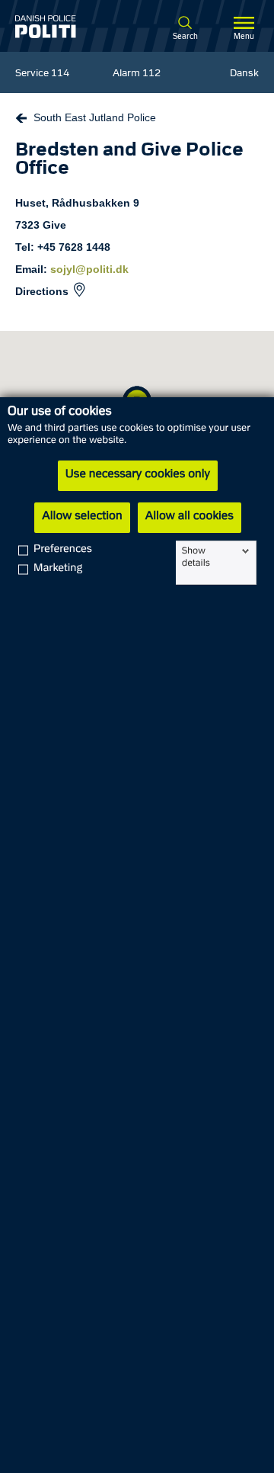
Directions (41, 291)
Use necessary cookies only (137, 475)
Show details (196, 557)
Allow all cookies (189, 517)
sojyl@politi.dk (89, 269)
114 (60, 74)
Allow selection (82, 517)
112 (151, 74)
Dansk (244, 74)
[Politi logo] (59, 26)
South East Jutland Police (94, 117)
